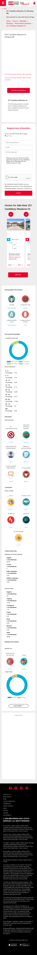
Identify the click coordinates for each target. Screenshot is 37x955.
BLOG (4, 799)
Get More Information (18, 90)
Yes (10, 136)
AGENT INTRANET (8, 806)
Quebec (18, 825)
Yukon (20, 831)
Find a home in (7, 825)
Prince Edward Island (12, 831)
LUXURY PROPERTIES (9, 801)
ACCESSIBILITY (7, 815)
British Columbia (29, 843)
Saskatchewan (18, 827)
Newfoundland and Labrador (10, 829)
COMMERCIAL (7, 803)
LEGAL (5, 808)
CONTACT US (7, 794)
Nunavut (25, 831)
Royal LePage (19, 3)
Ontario (13, 825)
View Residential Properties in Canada (12, 860)
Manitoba (11, 827)
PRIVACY (5, 810)
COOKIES (5, 813)
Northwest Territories (24, 829)
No (7, 136)
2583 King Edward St (14, 257)
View (19, 265)
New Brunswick (27, 827)
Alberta (22, 825)
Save (9, 265)
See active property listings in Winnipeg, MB (18, 74)
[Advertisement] (18, 747)
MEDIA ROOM (7, 796)
